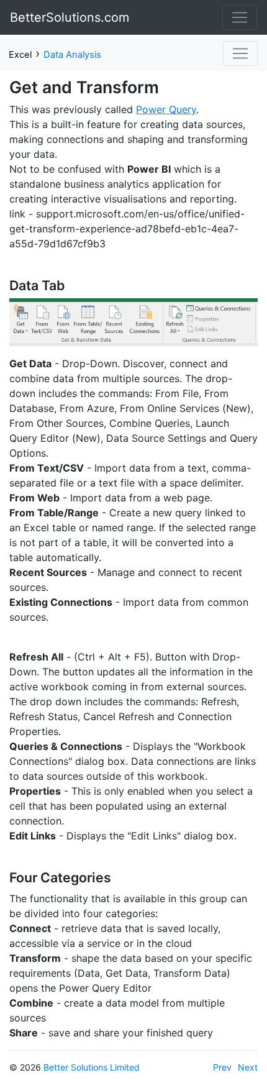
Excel (20, 54)
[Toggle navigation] (239, 17)
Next (248, 1067)
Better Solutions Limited (91, 1067)
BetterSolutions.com (69, 17)
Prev (222, 1067)
